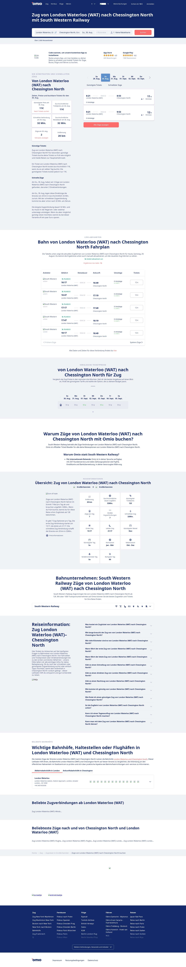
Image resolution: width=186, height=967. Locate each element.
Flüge (61, 4)
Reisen (133, 912)
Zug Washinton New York (43, 920)
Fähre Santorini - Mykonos (117, 916)
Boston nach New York (41, 923)
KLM (83, 930)
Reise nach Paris (137, 923)
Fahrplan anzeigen (41, 138)
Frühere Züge (50, 342)
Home (34, 853)
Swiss (83, 927)
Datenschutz (93, 960)
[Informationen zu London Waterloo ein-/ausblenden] (150, 781)
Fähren (68, 4)
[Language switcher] (104, 4)
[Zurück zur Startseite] (39, 4)
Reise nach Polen (137, 927)
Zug (47, 4)
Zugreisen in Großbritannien (57, 853)
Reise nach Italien (137, 930)
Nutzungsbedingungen (74, 960)
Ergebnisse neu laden (91, 263)
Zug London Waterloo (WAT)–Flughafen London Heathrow (55, 841)
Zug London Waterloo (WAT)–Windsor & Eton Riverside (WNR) (57, 811)
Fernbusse (61, 912)
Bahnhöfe (36, 930)
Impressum (57, 960)
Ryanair (84, 916)
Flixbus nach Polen (64, 916)
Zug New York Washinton (43, 916)
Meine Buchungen (120, 4)
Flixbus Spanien (63, 920)
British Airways (87, 923)
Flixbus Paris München (66, 930)
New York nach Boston (41, 927)
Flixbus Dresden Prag (66, 923)
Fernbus (54, 4)
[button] (88, 32)
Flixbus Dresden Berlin (66, 927)
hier (115, 351)
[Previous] (60, 397)
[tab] (94, 84)
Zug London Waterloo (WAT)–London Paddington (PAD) (115, 841)
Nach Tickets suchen (41, 111)
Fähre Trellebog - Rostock (116, 926)
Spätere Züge (135, 342)
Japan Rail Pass (136, 916)
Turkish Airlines (87, 920)
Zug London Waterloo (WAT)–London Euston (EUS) (144, 841)
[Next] (149, 77)
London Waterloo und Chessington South (130, 759)
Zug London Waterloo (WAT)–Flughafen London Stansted (85, 841)
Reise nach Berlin (137, 920)
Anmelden (150, 4)
